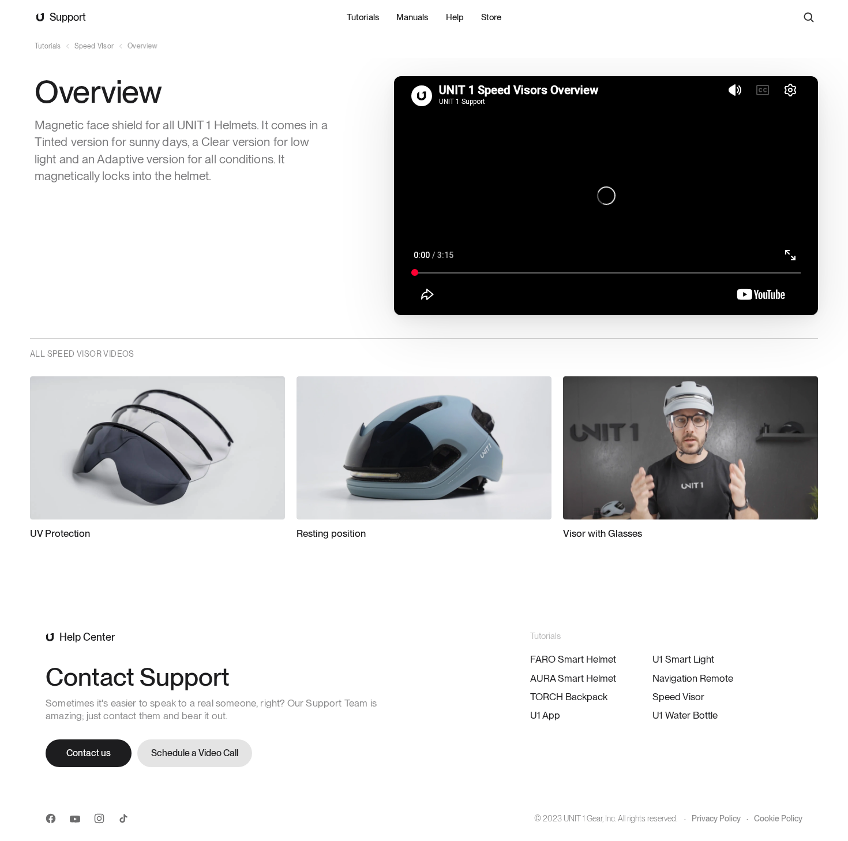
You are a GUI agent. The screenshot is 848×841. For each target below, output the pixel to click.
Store (491, 17)
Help (455, 17)
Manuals (412, 17)
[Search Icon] (809, 17)
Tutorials (363, 17)
